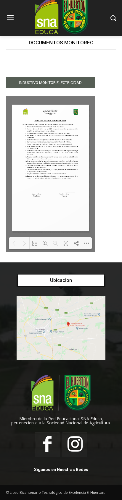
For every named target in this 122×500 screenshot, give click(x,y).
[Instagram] (74, 444)
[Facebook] (47, 444)
